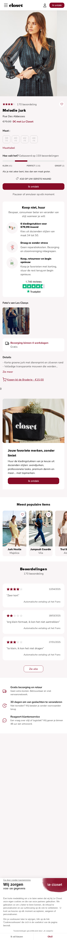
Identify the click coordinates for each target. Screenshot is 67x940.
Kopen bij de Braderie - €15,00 (25, 379)
